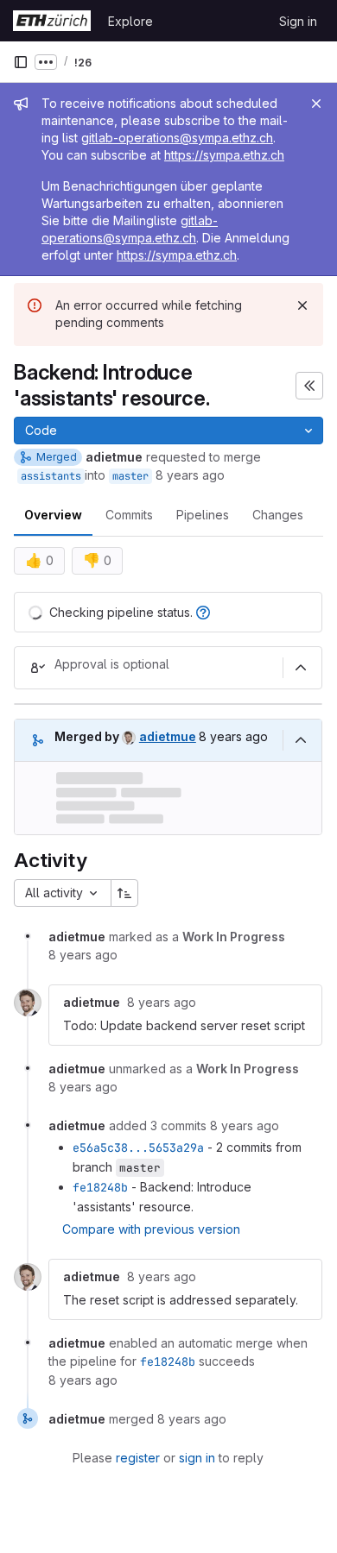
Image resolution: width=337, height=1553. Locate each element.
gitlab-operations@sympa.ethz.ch (177, 137)
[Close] (316, 103)
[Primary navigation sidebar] (21, 62)
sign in (197, 1457)
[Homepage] (52, 21)
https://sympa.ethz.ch (224, 155)
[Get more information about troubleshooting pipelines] (203, 612)
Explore (130, 21)
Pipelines (202, 514)
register (138, 1457)
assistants (51, 476)
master (130, 476)
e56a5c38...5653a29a (138, 1147)
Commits (129, 514)
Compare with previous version (151, 1229)
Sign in (298, 21)
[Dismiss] (302, 305)
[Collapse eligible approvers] (300, 667)
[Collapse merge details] (300, 740)
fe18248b (100, 1187)
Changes (277, 514)
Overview (53, 514)
